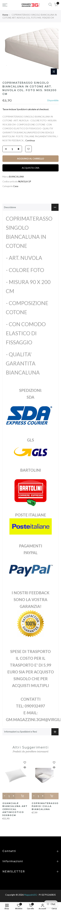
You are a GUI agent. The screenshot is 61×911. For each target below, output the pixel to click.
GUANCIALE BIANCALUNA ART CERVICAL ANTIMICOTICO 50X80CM (14, 809)
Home (5, 14)
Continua (30, 140)
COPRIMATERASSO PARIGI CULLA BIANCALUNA (45, 806)
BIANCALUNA (16, 176)
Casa (15, 186)
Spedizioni (22, 109)
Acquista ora (30, 167)
